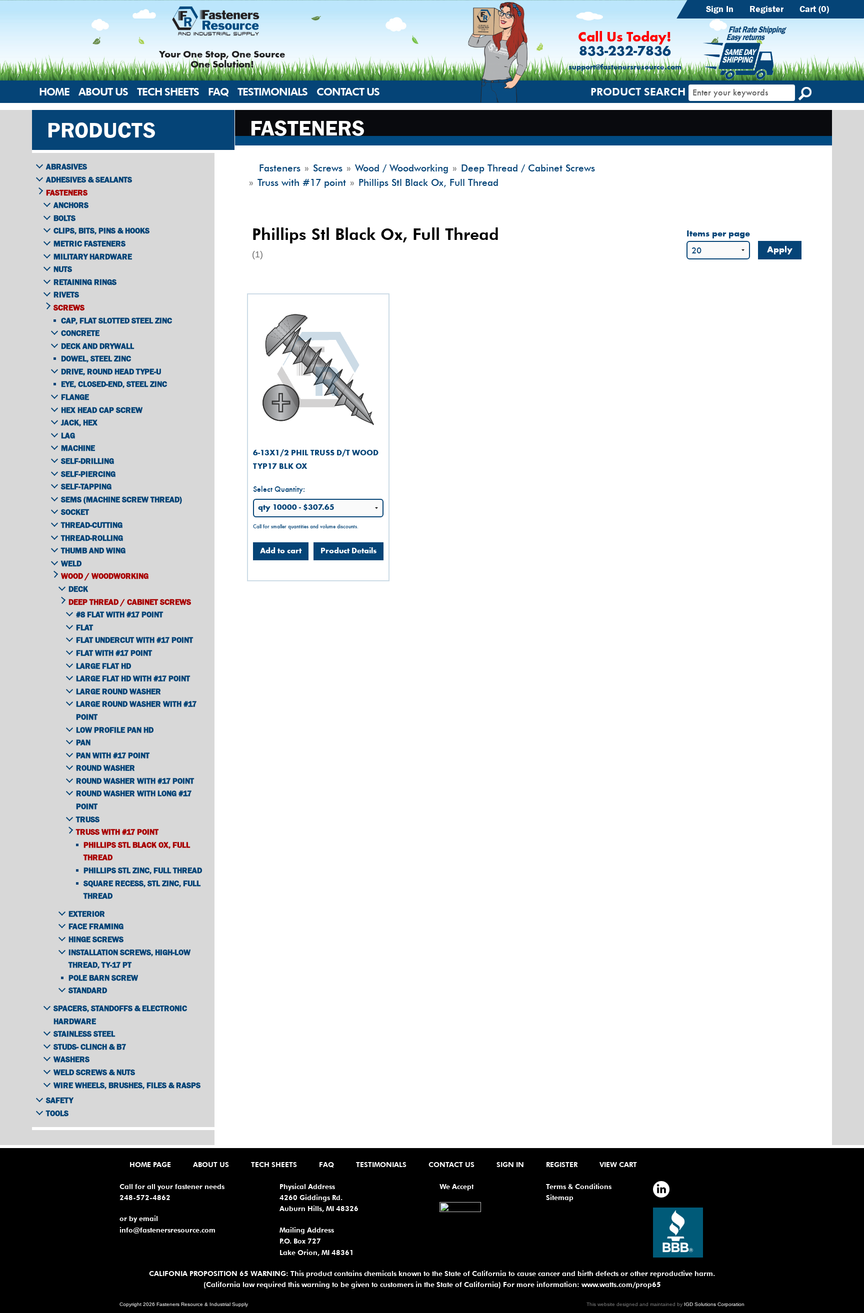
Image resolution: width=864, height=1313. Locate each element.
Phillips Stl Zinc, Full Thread (143, 870)
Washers (72, 1059)
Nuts (63, 268)
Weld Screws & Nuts (94, 1072)
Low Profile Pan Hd (115, 729)
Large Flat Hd (103, 665)
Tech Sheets (168, 91)
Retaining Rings (85, 281)
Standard (87, 990)
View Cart (618, 1165)
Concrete (80, 332)
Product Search (638, 91)
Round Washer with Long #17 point (134, 800)
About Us (103, 91)
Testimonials (273, 91)
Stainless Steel (84, 1033)
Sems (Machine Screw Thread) (121, 499)
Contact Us (348, 91)
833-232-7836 (625, 52)
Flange (75, 396)
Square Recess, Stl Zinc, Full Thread (142, 890)
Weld (71, 563)
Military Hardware (93, 256)
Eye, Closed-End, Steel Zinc (114, 383)
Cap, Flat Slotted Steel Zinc (116, 320)
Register (767, 9)
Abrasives (66, 166)
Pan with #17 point (113, 755)
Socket (75, 511)
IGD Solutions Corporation (714, 1304)
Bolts (65, 217)
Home (54, 91)
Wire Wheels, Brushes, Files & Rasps (127, 1085)
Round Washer (105, 767)
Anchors (71, 204)
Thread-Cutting (91, 524)
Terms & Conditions (579, 1187)
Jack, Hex (79, 422)
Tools (57, 1113)
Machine (78, 447)
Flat (84, 627)
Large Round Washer (118, 691)
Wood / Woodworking (104, 575)
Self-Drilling (87, 460)
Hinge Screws (96, 939)
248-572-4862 (145, 1198)
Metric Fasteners (90, 243)
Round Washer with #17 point (135, 780)
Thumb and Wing (93, 550)
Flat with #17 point (114, 652)
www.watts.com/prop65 (621, 1285)
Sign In (720, 9)
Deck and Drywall (97, 345)
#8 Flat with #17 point (119, 614)
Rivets (66, 294)
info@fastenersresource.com (168, 1230)
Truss (88, 819)
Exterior (86, 913)
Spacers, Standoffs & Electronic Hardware (120, 1015)
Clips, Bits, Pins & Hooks (102, 230)
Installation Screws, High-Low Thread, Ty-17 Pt (129, 959)
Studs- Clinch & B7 (90, 1046)
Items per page (718, 234)
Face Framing (96, 926)
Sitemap (560, 1198)
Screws (69, 307)
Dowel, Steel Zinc (96, 358)
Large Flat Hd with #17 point (133, 678)
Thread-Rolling (92, 537)
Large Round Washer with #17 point (136, 710)
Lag (68, 435)
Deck (78, 588)
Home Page (150, 1165)
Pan (83, 742)
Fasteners (67, 192)
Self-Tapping (86, 486)
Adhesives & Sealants (89, 179)
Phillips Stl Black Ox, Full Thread (137, 851)
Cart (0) (814, 9)
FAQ (218, 91)
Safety (59, 1100)
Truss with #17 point (117, 831)
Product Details (348, 551)
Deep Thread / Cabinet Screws (129, 601)
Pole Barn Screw (103, 977)
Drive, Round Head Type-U (111, 371)
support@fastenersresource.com (625, 67)
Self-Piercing (88, 473)
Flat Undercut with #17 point (134, 639)
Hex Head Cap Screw (101, 409)
